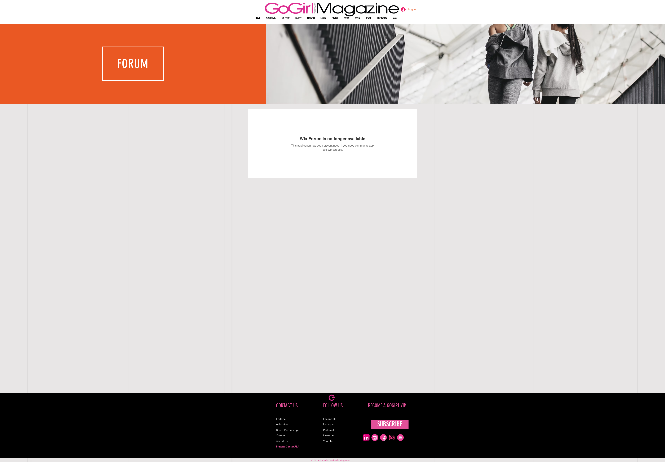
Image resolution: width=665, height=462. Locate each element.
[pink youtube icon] (400, 437)
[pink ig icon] (374, 437)
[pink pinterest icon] (391, 437)
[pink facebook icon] (383, 437)
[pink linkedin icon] (366, 437)
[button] (299, 18)
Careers (280, 435)
